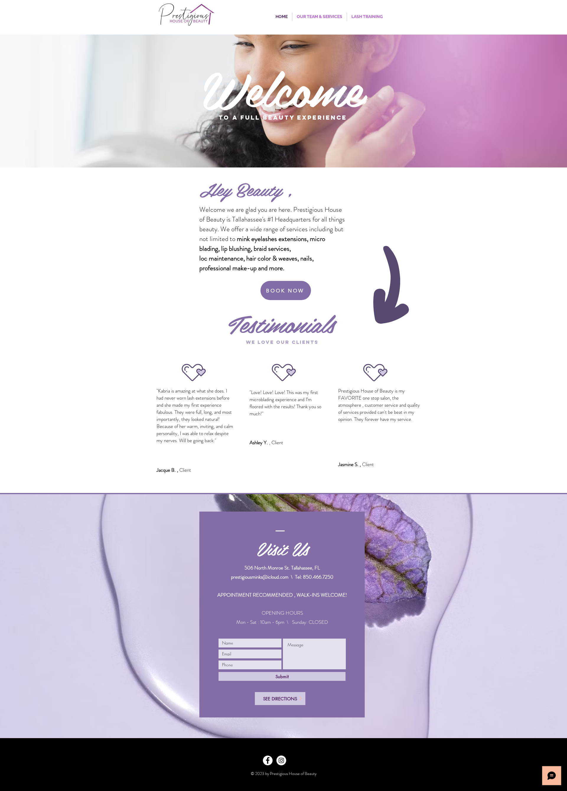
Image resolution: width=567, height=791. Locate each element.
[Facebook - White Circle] (268, 760)
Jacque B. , (168, 469)
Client (185, 469)
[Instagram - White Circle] (281, 760)
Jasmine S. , (350, 464)
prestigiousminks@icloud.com (260, 576)
